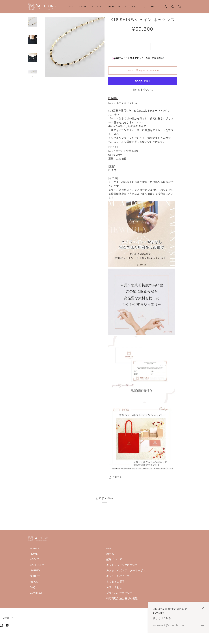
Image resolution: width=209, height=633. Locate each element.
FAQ (32, 587)
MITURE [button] (34, 548)
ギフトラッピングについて (122, 564)
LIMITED (35, 570)
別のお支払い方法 (142, 89)
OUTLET (35, 576)
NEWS (34, 581)
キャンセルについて (118, 576)
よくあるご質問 (115, 581)
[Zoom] (50, 71)
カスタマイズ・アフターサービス (125, 570)
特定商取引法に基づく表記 (122, 598)
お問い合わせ (114, 587)
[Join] (200, 625)
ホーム (110, 553)
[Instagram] (1, 625)
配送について (114, 559)
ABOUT (34, 559)
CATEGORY (37, 564)
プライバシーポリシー (119, 592)
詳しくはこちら (162, 618)
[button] (82, 6)
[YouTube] (7, 625)
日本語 (6, 617)
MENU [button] (109, 548)
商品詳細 (113, 97)
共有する (117, 477)
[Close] (204, 606)
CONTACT (36, 592)
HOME (34, 553)
